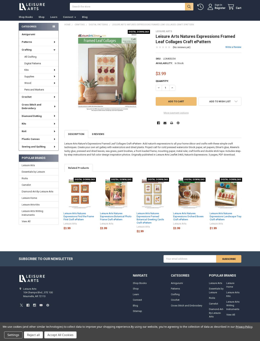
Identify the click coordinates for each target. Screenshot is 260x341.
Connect (68, 17)
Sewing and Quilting (33, 146)
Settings (13, 335)
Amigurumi (28, 34)
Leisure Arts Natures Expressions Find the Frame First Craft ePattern (79, 216)
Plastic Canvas (31, 139)
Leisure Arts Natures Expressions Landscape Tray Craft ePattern (225, 216)
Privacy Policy (244, 326)
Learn (53, 17)
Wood (27, 83)
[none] (107, 73)
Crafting (27, 49)
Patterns (27, 41)
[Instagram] (34, 305)
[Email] (165, 123)
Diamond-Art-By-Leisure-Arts (37, 191)
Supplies (29, 76)
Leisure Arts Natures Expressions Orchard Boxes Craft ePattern (188, 216)
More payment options (176, 112)
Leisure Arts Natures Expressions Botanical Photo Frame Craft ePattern (116, 216)
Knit (24, 131)
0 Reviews (98, 134)
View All (26, 221)
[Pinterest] (178, 123)
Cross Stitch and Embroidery (31, 106)
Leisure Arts (28, 165)
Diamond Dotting (32, 116)
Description (76, 134)
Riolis (25, 178)
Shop (41, 17)
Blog (85, 17)
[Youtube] (41, 305)
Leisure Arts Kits (31, 204)
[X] (21, 305)
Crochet (26, 96)
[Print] (171, 123)
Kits (26, 69)
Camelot (26, 184)
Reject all (33, 335)
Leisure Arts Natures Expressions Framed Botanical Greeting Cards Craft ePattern (150, 218)
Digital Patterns (32, 63)
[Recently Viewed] (201, 7)
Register (220, 8)
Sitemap (137, 311)
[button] (220, 101)
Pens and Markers (34, 89)
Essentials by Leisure (33, 171)
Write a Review (233, 47)
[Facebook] (158, 123)
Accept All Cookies (60, 335)
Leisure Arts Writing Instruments (32, 213)
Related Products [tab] (78, 168)
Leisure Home (29, 198)
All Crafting (30, 56)
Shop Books (26, 17)
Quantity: (162, 81)
